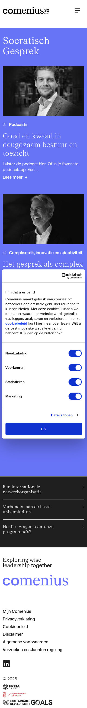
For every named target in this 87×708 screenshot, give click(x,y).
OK (43, 429)
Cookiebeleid (15, 626)
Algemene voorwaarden (25, 641)
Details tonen (62, 415)
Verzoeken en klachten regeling (32, 649)
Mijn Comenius (17, 611)
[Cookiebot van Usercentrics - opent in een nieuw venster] (62, 276)
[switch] (75, 367)
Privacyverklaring (19, 618)
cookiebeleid (16, 323)
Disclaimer (13, 634)
